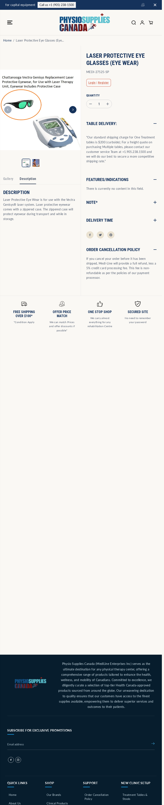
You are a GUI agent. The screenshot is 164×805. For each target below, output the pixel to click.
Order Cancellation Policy (96, 797)
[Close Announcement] (155, 5)
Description (28, 179)
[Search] (134, 22)
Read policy (102, 5)
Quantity (93, 95)
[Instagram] (18, 759)
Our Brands (54, 794)
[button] (9, 22)
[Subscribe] (153, 744)
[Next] (72, 109)
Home (7, 40)
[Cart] (151, 22)
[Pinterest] (110, 235)
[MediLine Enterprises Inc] (80, 22)
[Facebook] (90, 235)
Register (103, 82)
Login (92, 82)
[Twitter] (100, 235)
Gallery (8, 179)
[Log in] (142, 22)
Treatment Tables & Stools (135, 797)
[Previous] (8, 109)
